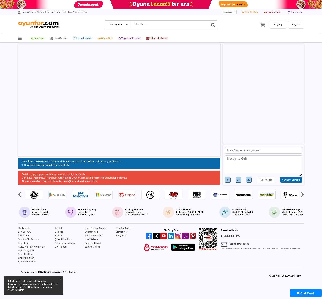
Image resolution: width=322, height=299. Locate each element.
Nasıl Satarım (92, 239)
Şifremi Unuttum (63, 239)
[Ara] (213, 24)
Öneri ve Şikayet (93, 243)
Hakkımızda (24, 228)
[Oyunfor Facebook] (149, 236)
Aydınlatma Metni (27, 261)
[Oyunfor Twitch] (186, 236)
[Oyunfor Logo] (38, 24)
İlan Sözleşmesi (26, 250)
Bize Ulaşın (23, 243)
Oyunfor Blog (91, 232)
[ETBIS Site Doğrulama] (208, 250)
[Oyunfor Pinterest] (193, 236)
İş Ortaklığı (23, 235)
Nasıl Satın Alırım (93, 235)
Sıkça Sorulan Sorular (95, 228)
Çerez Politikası (26, 254)
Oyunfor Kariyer (124, 228)
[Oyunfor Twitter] (156, 236)
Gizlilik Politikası (26, 258)
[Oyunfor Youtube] (164, 236)
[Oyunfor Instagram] (178, 236)
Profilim (59, 235)
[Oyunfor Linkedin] (171, 236)
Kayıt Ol (58, 228)
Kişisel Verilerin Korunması (31, 247)
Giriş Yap (59, 232)
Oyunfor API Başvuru (28, 239)
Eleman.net (121, 232)
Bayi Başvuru (24, 232)
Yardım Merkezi (92, 247)
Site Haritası (61, 247)
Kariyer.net (121, 235)
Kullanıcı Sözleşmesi (65, 243)
